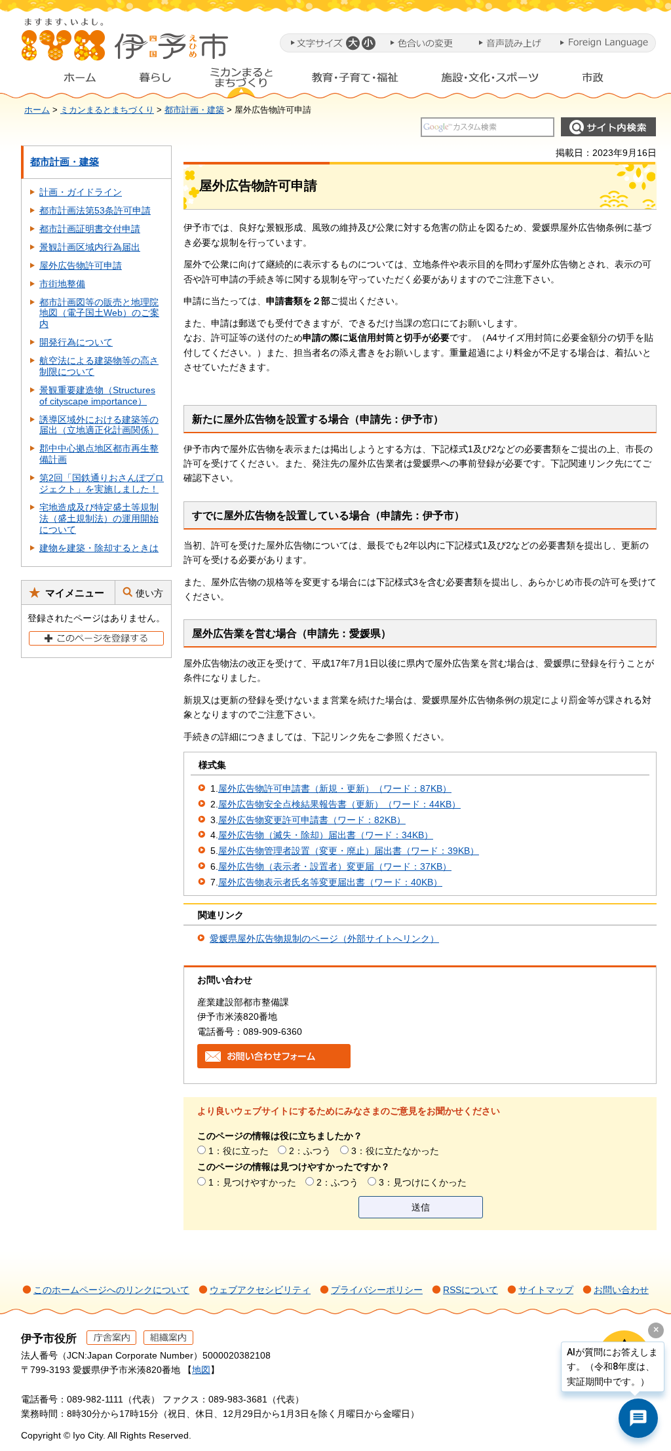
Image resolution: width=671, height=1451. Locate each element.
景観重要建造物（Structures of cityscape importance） (97, 395)
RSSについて (470, 1290)
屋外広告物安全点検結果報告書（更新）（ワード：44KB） (339, 804)
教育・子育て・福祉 (355, 80)
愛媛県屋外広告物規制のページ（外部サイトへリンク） (324, 938)
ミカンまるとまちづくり (241, 80)
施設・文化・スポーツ (490, 80)
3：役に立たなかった (395, 1151)
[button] (352, 42)
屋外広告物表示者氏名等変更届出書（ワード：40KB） (330, 882)
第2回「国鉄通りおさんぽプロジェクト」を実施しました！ (101, 483)
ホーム (69, 80)
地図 (201, 1369)
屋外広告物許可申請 (80, 265)
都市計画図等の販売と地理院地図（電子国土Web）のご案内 (99, 313)
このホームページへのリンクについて (111, 1290)
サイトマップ (545, 1290)
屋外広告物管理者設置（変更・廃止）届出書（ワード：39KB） (348, 850)
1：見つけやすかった (252, 1182)
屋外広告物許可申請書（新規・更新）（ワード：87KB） (334, 788)
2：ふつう (310, 1151)
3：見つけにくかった (423, 1182)
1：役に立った (238, 1151)
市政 (605, 80)
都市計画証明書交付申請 (89, 228)
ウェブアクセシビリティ (260, 1290)
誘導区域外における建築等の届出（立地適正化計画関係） (99, 425)
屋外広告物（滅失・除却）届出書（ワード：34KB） (325, 835)
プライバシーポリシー (377, 1290)
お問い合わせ (621, 1290)
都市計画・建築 (194, 110)
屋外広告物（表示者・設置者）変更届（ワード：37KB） (334, 866)
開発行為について (76, 342)
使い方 (149, 593)
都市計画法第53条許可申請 (95, 210)
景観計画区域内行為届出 (89, 247)
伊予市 (126, 45)
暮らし (155, 80)
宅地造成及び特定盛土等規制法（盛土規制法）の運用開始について (99, 518)
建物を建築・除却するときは (99, 548)
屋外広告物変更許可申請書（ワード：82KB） (312, 820)
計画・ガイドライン (80, 192)
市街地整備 (62, 284)
